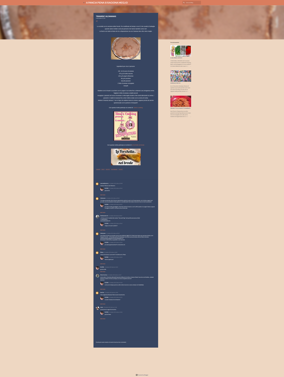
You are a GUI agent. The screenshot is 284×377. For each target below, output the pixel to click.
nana (101, 307)
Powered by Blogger (143, 375)
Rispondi (102, 195)
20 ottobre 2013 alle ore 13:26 (115, 312)
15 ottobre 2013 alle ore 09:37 (115, 215)
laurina (102, 292)
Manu (101, 252)
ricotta (108, 169)
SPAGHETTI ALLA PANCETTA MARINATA (180, 108)
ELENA (106, 188)
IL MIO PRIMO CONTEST (176, 57)
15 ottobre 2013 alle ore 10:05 (110, 252)
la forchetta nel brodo (138, 145)
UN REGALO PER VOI (175, 83)
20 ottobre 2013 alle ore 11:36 (110, 307)
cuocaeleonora (104, 183)
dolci (103, 169)
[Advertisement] (126, 360)
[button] (97, 21)
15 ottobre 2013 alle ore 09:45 (115, 204)
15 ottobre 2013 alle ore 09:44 (115, 188)
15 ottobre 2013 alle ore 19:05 (111, 292)
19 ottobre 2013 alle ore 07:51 (115, 297)
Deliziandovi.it (104, 215)
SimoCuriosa (103, 275)
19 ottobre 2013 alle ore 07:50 (115, 282)
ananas (98, 169)
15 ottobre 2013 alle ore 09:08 (115, 183)
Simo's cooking (138, 107)
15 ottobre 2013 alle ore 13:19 (114, 275)
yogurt (120, 169)
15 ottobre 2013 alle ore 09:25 (112, 198)
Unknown (103, 198)
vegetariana (114, 169)
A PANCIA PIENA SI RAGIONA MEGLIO (107, 2)
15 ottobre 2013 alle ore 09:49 (112, 233)
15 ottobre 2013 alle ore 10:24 (115, 242)
